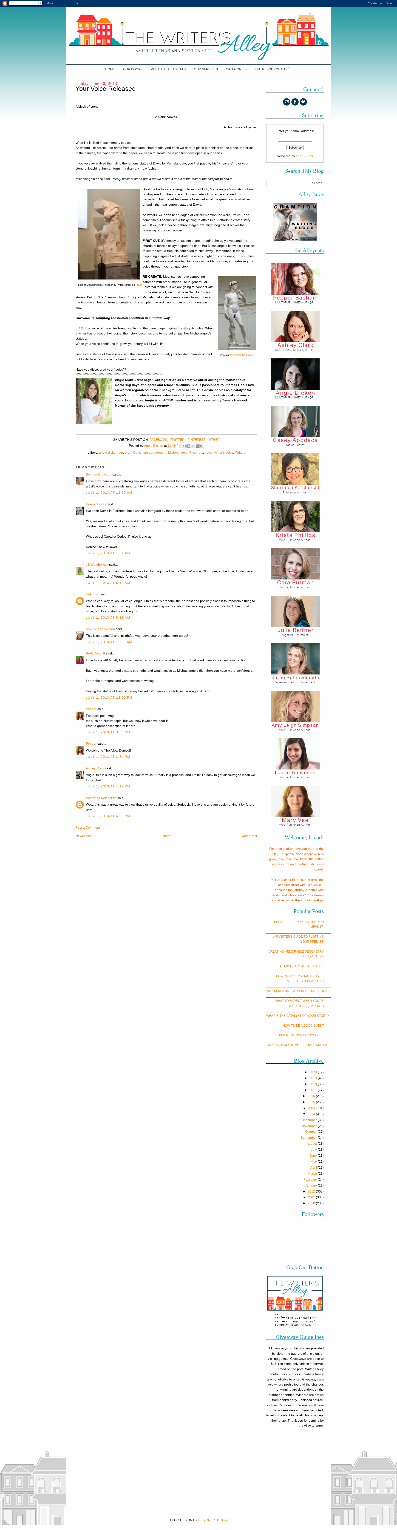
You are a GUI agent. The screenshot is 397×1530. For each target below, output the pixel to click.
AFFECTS (294, 981)
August (312, 1143)
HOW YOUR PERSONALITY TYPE (300, 976)
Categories (236, 69)
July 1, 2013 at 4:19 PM (108, 786)
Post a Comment (88, 827)
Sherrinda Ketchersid (101, 798)
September (309, 1137)
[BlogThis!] (188, 446)
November (310, 1126)
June (314, 1155)
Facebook (158, 439)
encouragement (154, 452)
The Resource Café (272, 69)
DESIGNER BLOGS (212, 1520)
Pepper (91, 709)
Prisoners (196, 452)
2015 (312, 1102)
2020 (313, 1072)
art (121, 452)
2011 (312, 1197)
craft (128, 452)
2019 (313, 1078)
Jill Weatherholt (97, 564)
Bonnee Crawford (98, 474)
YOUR (305, 941)
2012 (312, 1191)
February (310, 1179)
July (314, 1149)
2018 (313, 1084)
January (311, 1185)
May (314, 1161)
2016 (312, 1096)
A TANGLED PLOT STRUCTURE (301, 966)
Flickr (139, 284)
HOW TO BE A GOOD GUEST (303, 1025)
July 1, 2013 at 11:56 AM (109, 642)
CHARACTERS (313, 956)
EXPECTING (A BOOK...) (306, 1006)
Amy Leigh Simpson (100, 629)
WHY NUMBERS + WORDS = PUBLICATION (296, 991)
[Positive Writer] (295, 239)
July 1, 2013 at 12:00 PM (109, 697)
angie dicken (108, 452)
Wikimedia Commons (242, 355)
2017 (313, 1090)
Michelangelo (177, 452)
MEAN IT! (317, 926)
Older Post (249, 836)
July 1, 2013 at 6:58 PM (108, 816)
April (314, 1167)
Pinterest (196, 439)
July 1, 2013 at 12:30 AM (109, 492)
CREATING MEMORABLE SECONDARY (296, 951)
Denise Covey (96, 504)
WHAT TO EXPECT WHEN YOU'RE (299, 1001)
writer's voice (223, 452)
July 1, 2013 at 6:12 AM (108, 583)
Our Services (206, 69)
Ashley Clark (95, 768)
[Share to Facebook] (197, 446)
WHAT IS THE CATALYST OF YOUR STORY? (297, 1015)
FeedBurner (304, 156)
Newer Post (84, 836)
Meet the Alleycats (168, 69)
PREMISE (317, 941)
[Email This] (184, 446)
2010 (312, 1203)
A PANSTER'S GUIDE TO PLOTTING (298, 936)
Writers (240, 452)
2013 (312, 1114)
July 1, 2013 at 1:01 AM (108, 553)
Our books (132, 69)
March (313, 1173)
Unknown (92, 594)
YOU (320, 922)
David (137, 452)
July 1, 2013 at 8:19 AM (108, 617)
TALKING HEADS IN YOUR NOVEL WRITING (297, 1045)
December (310, 1120)
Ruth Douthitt (95, 653)
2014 (312, 1108)
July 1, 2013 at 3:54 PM (108, 732)
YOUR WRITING (312, 981)
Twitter (177, 439)
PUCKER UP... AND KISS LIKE (295, 922)
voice (209, 452)
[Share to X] (193, 446)
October (311, 1131)
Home (110, 69)
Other (214, 439)
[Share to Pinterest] (201, 446)
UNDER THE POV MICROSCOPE (301, 1035)
